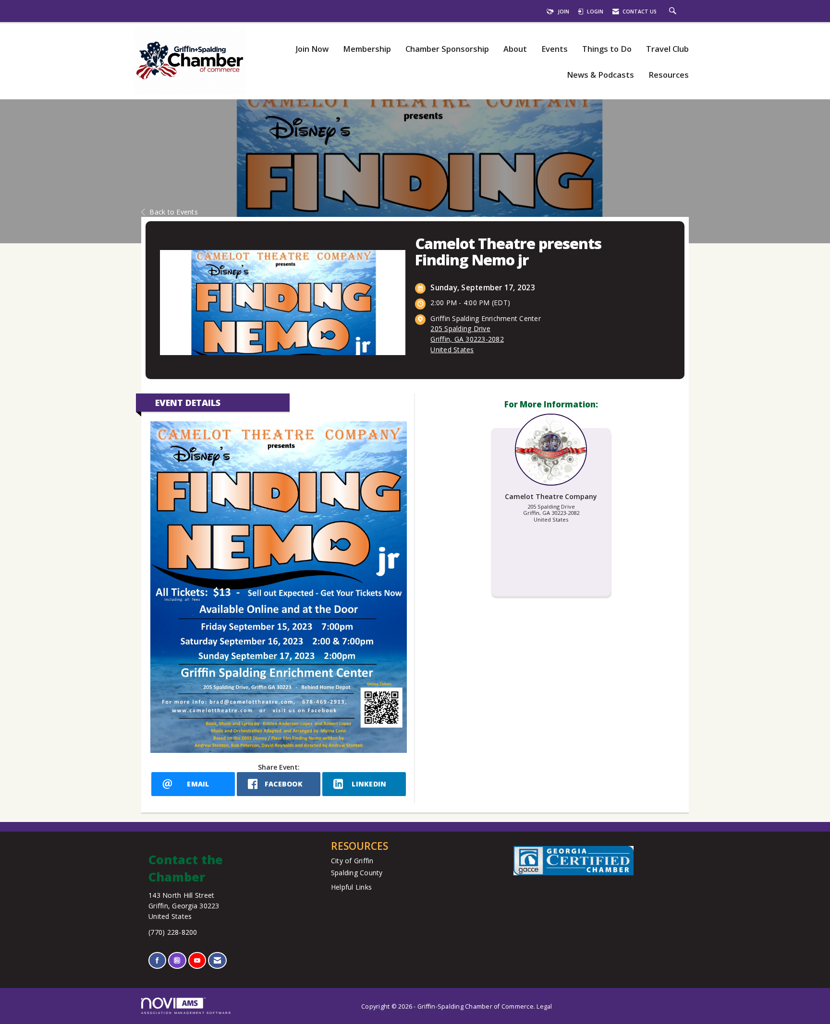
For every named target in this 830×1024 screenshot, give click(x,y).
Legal (544, 1006)
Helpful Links (351, 887)
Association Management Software (186, 1012)
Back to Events (173, 211)
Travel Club (667, 49)
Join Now (312, 49)
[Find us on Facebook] (157, 960)
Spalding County (357, 872)
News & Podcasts (600, 75)
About (515, 49)
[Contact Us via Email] (217, 960)
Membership (367, 49)
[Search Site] (674, 11)
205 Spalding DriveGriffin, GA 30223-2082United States (467, 339)
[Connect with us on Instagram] (177, 960)
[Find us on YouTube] (197, 960)
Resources (668, 75)
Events (554, 49)
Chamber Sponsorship (447, 49)
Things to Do (607, 49)
